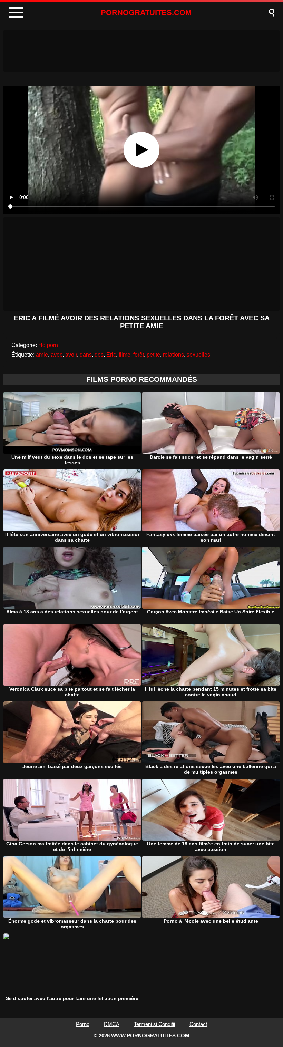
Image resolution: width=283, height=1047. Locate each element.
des (99, 355)
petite (153, 355)
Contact (198, 1024)
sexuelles (198, 355)
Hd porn (48, 345)
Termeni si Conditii (154, 1024)
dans (86, 355)
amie (42, 355)
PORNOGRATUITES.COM (146, 12)
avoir (71, 355)
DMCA (111, 1024)
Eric (111, 355)
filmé (124, 355)
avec (56, 355)
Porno (82, 1024)
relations (173, 355)
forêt (138, 355)
